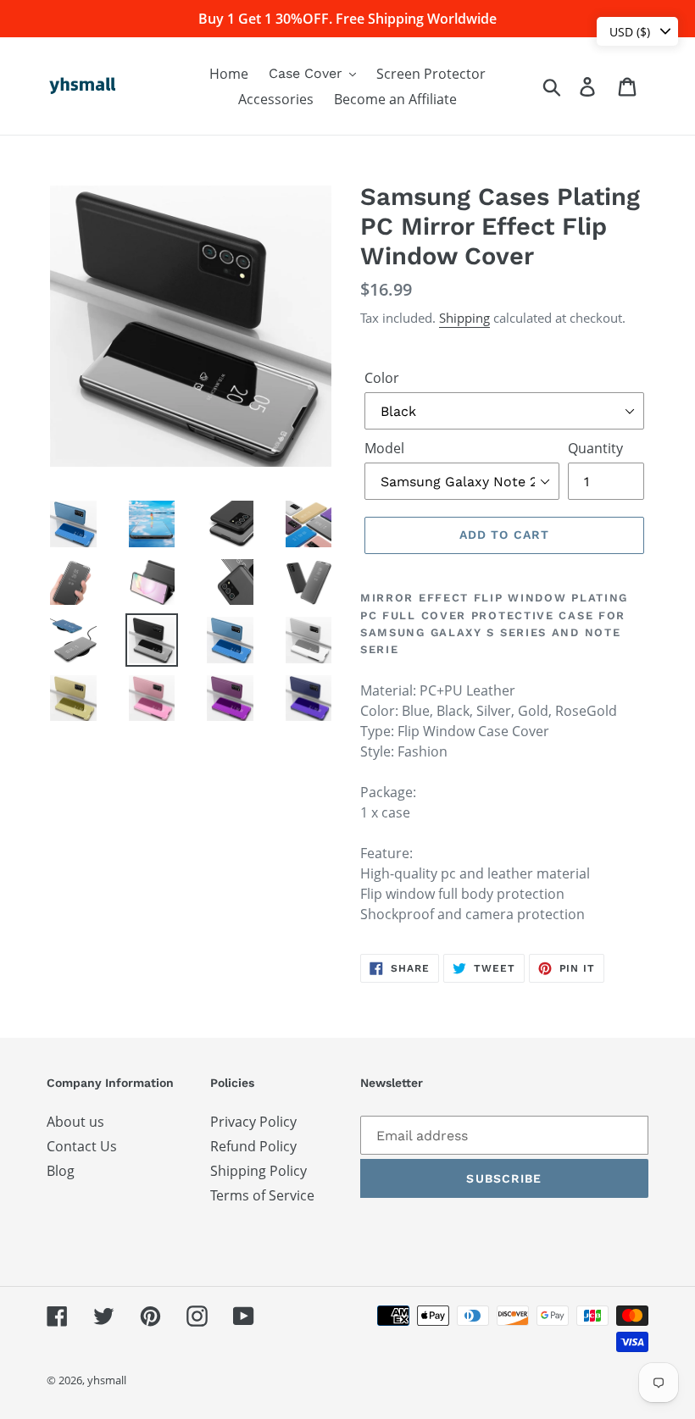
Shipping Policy (258, 1170)
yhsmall (106, 1380)
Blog (61, 1170)
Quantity (595, 448)
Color (381, 378)
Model (384, 448)
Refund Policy (253, 1146)
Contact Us (82, 1146)
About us (75, 1121)
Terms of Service (262, 1195)
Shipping (464, 317)
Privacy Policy (253, 1121)
